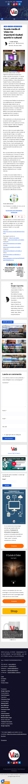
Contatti (3, 680)
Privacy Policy (4, 682)
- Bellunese (6, 330)
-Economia (15, 359)
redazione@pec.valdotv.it (14, 672)
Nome (4, 410)
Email (4, 418)
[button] (26, 19)
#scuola (16, 45)
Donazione (4, 740)
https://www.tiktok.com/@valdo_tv (12, 254)
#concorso (21, 43)
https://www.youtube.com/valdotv (12, 247)
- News (5, 26)
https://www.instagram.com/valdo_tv (12, 251)
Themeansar (14, 770)
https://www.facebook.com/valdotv (12, 243)
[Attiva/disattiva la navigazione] (14, 19)
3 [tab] (13, 639)
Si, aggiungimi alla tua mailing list (12, 434)
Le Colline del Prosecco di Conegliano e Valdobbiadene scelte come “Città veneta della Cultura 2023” (19, 272)
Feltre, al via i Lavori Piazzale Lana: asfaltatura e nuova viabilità (13, 333)
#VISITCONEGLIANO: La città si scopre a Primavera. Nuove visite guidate (9, 269)
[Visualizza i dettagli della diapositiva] (12, 628)
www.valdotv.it (12, 664)
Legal (2, 676)
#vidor (20, 45)
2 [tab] (11, 639)
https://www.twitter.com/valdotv (16, 239)
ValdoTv (10, 732)
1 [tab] (10, 639)
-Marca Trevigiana (18, 26)
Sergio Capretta (14, 41)
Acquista (14, 546)
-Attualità (10, 26)
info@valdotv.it (12, 666)
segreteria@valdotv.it (12, 670)
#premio (11, 45)
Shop (14, 611)
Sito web (4, 426)
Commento (5, 382)
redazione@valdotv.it (12, 668)
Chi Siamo (3, 678)
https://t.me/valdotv (14, 238)
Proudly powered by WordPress (10, 769)
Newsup (22, 769)
